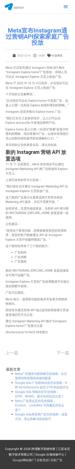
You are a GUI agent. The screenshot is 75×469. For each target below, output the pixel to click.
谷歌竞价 (43, 460)
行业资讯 (57, 55)
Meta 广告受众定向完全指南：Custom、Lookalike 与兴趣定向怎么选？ (39, 405)
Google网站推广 (24, 460)
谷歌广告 (56, 460)
